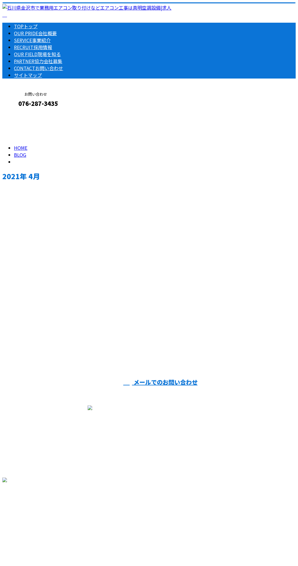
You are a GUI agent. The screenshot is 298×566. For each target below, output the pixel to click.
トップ (26, 26)
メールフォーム (22, 116)
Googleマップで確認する (30, 512)
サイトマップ (28, 75)
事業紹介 (32, 40)
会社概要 (35, 33)
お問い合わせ (38, 68)
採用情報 (33, 47)
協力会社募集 (38, 61)
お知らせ (35, 334)
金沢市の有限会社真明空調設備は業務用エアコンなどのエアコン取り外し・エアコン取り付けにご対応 (109, 546)
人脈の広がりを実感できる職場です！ (49, 303)
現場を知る (37, 54)
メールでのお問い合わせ (165, 382)
